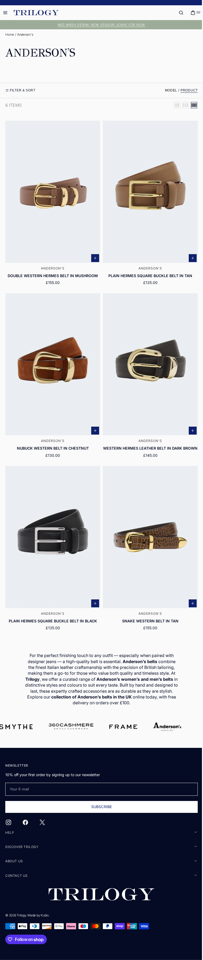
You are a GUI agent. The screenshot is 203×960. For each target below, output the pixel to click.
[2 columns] (173, 105)
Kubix (45, 915)
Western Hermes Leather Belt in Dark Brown (147, 444)
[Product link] (51, 203)
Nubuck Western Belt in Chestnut (52, 442)
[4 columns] (190, 105)
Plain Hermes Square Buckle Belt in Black (52, 616)
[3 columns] (181, 105)
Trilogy (21, 915)
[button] (177, 12)
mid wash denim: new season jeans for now (99, 25)
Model (167, 90)
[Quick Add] (93, 255)
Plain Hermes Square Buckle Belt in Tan (147, 273)
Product (185, 90)
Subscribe (99, 806)
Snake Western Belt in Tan (147, 616)
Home (9, 34)
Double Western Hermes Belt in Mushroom (52, 273)
